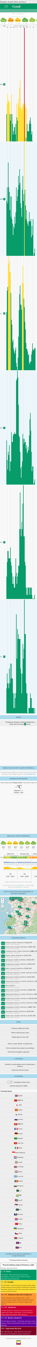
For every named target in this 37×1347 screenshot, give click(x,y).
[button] (20, 901)
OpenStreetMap (27, 933)
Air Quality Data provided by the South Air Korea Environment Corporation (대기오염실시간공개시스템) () (18, 773)
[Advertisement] (18, 746)
